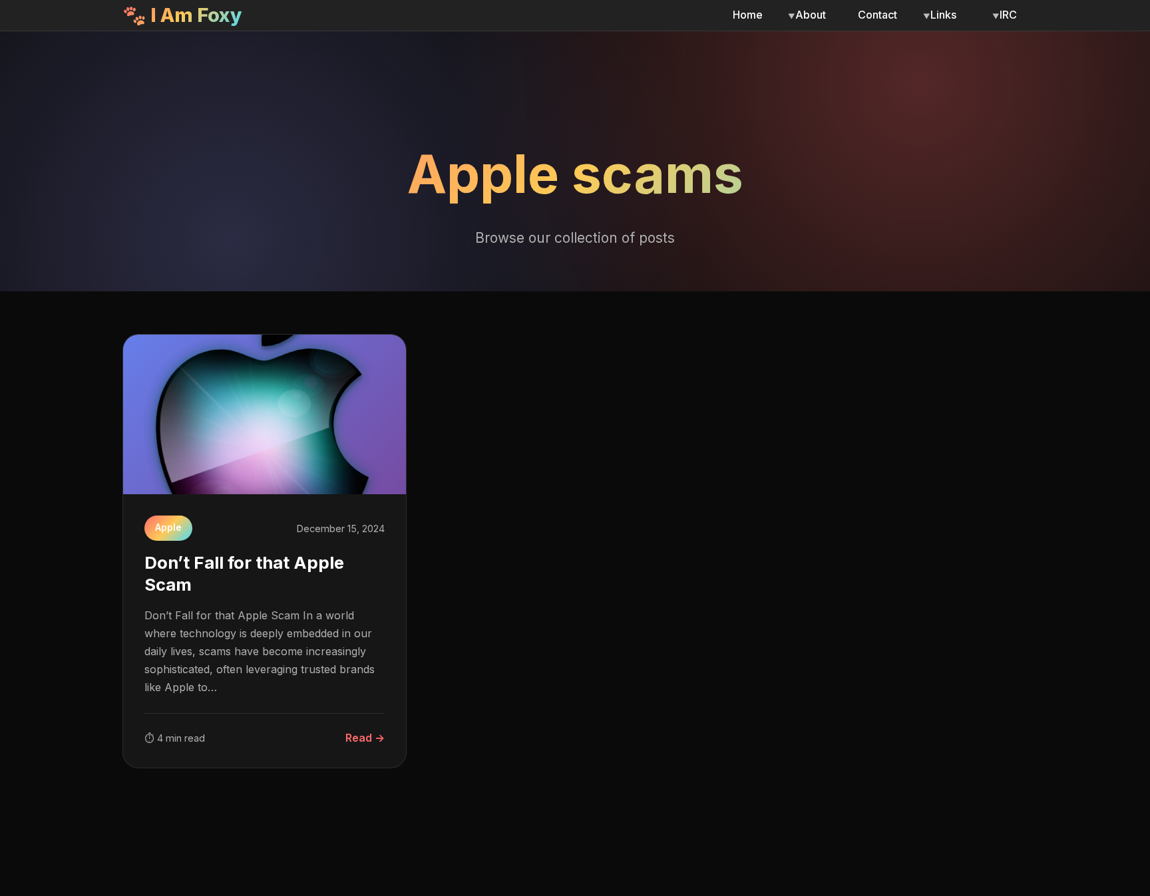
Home (748, 14)
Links (943, 14)
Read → (365, 737)
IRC (1008, 14)
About (810, 14)
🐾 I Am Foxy (182, 15)
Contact (877, 14)
